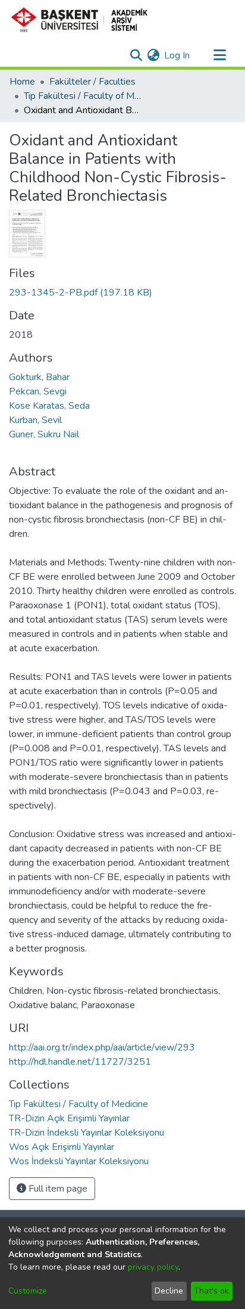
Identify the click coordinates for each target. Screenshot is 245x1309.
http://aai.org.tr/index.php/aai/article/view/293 (102, 1047)
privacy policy (153, 1267)
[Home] (84, 20)
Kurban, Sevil (35, 420)
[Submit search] (135, 55)
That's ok (211, 1290)
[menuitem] (153, 55)
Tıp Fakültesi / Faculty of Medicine (83, 95)
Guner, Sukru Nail (44, 434)
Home (22, 81)
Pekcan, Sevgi (38, 391)
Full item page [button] (56, 1188)
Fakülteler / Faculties (92, 81)
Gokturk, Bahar (39, 377)
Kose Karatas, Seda (49, 405)
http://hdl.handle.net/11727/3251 (80, 1061)
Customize (27, 1290)
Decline (169, 1290)
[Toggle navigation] (219, 55)
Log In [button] (177, 55)
